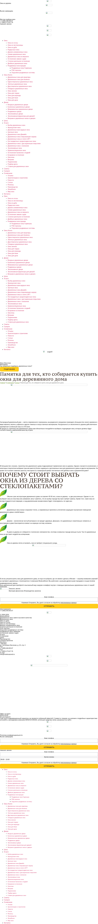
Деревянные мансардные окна (19, 130)
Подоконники (12, 162)
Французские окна (14, 127)
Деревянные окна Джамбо (17, 134)
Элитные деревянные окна (17, 84)
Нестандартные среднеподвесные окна (22, 141)
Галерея (7, 171)
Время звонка (49, 757)
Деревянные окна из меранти (18, 56)
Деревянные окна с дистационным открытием (24, 143)
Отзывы (10, 175)
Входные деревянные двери (18, 104)
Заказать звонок (5, 24)
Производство (13, 187)
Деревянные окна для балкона (19, 79)
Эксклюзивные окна (15, 148)
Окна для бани (13, 98)
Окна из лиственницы (15, 45)
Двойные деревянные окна (17, 63)
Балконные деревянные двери (19, 107)
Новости (11, 180)
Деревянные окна (6, 619)
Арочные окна (13, 132)
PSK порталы (16, 70)
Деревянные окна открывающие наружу (22, 136)
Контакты (7, 194)
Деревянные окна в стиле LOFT (19, 139)
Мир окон (11, 191)
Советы (6, 169)
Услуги (6, 123)
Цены (6, 120)
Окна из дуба (12, 47)
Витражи (11, 159)
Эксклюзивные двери (15, 114)
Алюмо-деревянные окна (17, 54)
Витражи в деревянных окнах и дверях (21, 118)
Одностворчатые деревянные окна (20, 82)
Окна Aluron (8, 75)
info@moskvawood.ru (7, 654)
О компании (8, 173)
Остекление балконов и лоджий (19, 153)
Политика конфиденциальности (11, 735)
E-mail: (2, 653)
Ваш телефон (49, 597)
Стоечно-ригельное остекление (19, 61)
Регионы (11, 185)
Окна (5, 40)
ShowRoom (12, 189)
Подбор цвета (13, 164)
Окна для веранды (14, 95)
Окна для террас (13, 93)
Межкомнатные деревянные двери (20, 109)
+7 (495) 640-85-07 (6, 21)
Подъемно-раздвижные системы (23, 72)
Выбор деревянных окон (16, 125)
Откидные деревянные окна (18, 88)
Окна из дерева (5, 3)
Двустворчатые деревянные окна (20, 86)
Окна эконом (12, 91)
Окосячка (11, 157)
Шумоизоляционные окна (17, 150)
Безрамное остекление (16, 155)
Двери (6, 102)
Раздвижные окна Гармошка (21, 68)
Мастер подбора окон (7, 19)
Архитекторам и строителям (18, 178)
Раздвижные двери (14, 111)
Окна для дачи (13, 100)
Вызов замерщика (6, 11)
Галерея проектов (6, 640)
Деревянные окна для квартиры (19, 77)
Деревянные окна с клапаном (18, 146)
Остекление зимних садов (17, 59)
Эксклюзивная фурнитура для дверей (21, 116)
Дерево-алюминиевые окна (17, 52)
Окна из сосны (13, 43)
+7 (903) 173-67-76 (6, 22)
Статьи (10, 182)
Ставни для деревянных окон (18, 166)
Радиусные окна (13, 50)
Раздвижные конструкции (17, 66)
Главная (2, 382)
